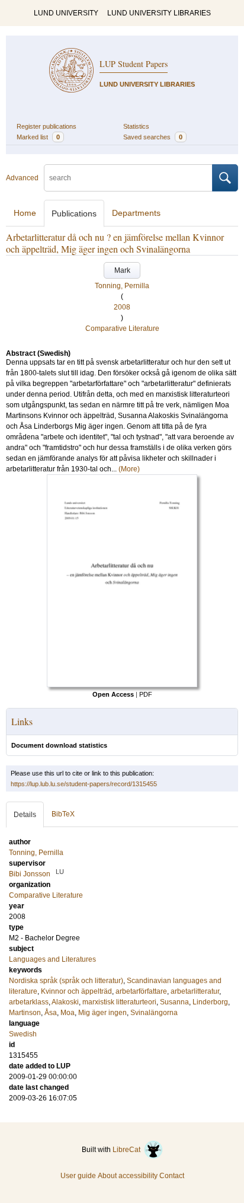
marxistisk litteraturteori (119, 1002)
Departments (136, 213)
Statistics (136, 126)
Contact (171, 1176)
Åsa (50, 1013)
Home (25, 213)
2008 (122, 307)
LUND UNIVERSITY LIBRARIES (159, 13)
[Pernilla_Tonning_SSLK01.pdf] (122, 685)
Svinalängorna (154, 1013)
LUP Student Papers (133, 63)
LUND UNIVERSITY (66, 13)
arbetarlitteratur (195, 991)
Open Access (113, 694)
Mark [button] (122, 270)
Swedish (23, 1034)
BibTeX (63, 814)
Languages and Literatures (52, 959)
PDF (145, 694)
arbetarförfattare (141, 991)
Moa (67, 1013)
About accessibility (128, 1176)
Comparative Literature (122, 328)
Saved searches (152, 137)
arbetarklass (29, 1002)
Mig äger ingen (102, 1013)
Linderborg (210, 1002)
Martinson (25, 1013)
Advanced (22, 178)
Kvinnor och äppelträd (76, 991)
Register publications (46, 126)
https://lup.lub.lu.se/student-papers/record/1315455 (84, 783)
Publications (74, 213)
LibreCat (128, 1149)
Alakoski (65, 1002)
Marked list (38, 137)
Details (25, 814)
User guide (78, 1176)
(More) (129, 469)
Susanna (174, 1002)
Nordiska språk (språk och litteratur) (66, 981)
